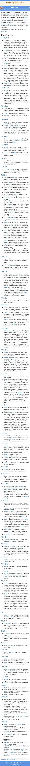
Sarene (6, 573)
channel (21, 394)
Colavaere (6, 454)
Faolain (6, 352)
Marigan (6, 357)
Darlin (12, 511)
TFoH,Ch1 (4, 298)
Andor (24, 244)
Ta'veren (9, 17)
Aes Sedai (25, 17)
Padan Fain (7, 534)
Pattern (8, 14)
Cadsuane (10, 539)
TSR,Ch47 (4, 271)
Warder (7, 19)
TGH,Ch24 (4, 106)
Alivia (5, 615)
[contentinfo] (24, 9)
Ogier (24, 20)
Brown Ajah (8, 201)
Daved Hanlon (7, 529)
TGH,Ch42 (4, 136)
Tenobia (6, 728)
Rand (5, 72)
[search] (26, 7)
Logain (5, 259)
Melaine (6, 401)
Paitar (10, 734)
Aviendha (6, 587)
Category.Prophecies (10, 759)
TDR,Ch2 (4, 158)
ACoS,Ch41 (4, 544)
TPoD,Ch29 (4, 564)
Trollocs (17, 692)
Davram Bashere (8, 637)
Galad (5, 115)
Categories (3, 759)
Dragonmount (11, 669)
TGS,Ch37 (4, 666)
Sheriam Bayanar (8, 197)
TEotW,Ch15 (5, 38)
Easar (5, 734)
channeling (7, 756)
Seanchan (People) (16, 324)
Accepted (16, 194)
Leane (5, 245)
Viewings (14, 7)
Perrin (5, 65)
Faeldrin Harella (12, 488)
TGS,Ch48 (4, 677)
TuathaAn (23, 169)
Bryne (26, 331)
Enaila (5, 376)
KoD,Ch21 (4, 649)
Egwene (6, 50)
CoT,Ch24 (4, 631)
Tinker (11, 161)
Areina (10, 357)
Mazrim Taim (7, 469)
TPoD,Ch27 (4, 557)
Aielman (12, 169)
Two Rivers (13, 708)
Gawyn (5, 222)
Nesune (6, 566)
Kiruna (10, 436)
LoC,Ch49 (4, 433)
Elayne (5, 108)
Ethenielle (6, 731)
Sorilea (5, 575)
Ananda (6, 177)
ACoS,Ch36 (4, 537)
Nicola (16, 357)
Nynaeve (6, 90)
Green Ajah (12, 182)
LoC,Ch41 (4, 373)
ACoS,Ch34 (4, 484)
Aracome (6, 457)
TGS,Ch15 (4, 656)
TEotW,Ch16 (5, 88)
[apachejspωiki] (1, 7)
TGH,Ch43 (4, 145)
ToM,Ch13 (4, 685)
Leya (5, 161)
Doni (10, 652)
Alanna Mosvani (19, 486)
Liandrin (9, 130)
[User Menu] (29, 7)
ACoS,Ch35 (4, 500)
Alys (5, 57)
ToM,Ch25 (4, 697)
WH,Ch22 (4, 612)
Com (5, 652)
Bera (5, 436)
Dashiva (17, 539)
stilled (9, 25)
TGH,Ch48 (6, 742)
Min (2, 12)
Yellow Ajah (14, 177)
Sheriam (6, 307)
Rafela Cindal (7, 489)
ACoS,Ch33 (4, 473)
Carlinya (6, 312)
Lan (5, 58)
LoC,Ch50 (4, 443)
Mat (5, 68)
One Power (4, 24)
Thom (5, 62)
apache (1, 8)
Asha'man (3, 20)
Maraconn (13, 457)
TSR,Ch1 (4, 175)
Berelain (6, 462)
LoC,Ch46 (4, 405)
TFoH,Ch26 (4, 305)
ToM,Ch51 (4, 722)
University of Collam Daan (19, 5)
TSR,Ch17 (4, 256)
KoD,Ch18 (4, 643)
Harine (5, 493)
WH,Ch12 (4, 581)
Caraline (6, 511)
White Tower (7, 63)
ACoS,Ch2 (4, 467)
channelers (9, 22)
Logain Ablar (7, 633)
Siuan (5, 249)
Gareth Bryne (7, 331)
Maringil (6, 452)
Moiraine (6, 508)
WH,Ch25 (4, 621)
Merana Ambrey (21, 488)
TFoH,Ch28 (4, 328)
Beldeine (6, 570)
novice (12, 265)
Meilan (5, 456)
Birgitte (5, 593)
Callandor (19, 724)
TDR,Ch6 (4, 166)
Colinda (6, 446)
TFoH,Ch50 (18, 85)
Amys (5, 539)
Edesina (6, 319)
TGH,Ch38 (4, 119)
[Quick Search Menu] (26, 7)
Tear (23, 526)
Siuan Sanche (17, 331)
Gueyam (21, 457)
